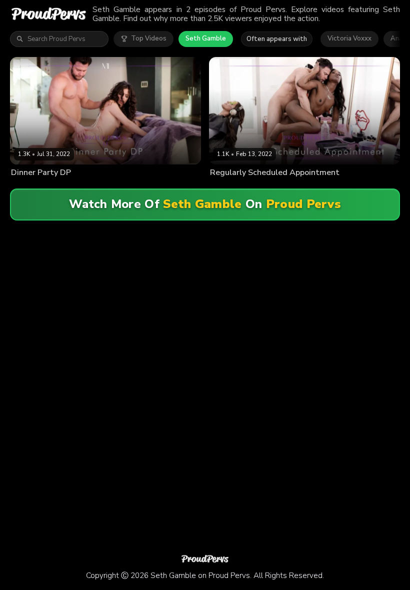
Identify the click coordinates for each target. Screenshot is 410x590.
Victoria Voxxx (350, 38)
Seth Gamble (206, 38)
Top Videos (148, 38)
